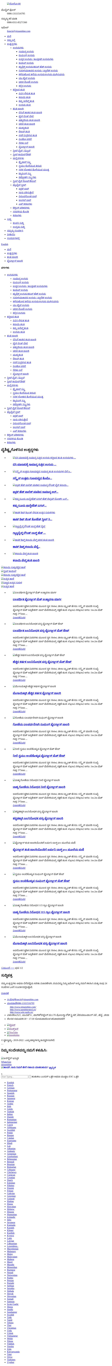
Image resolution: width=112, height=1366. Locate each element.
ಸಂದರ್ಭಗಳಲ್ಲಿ (13, 238)
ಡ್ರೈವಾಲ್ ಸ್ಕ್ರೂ (25, 162)
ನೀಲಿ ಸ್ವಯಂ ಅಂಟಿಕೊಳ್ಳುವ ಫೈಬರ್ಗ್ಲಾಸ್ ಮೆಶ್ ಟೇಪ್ (39, 755)
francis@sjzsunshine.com (18, 31)
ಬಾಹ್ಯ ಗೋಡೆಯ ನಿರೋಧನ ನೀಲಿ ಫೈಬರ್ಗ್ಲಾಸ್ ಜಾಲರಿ (39, 786)
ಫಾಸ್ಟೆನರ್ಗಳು (18, 158)
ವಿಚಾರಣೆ (16, 617)
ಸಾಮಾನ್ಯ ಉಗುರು (26, 51)
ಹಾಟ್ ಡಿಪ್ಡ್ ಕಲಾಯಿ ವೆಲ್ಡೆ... (26, 546)
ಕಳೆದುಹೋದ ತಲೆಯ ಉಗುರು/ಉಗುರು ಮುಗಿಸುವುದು (41, 74)
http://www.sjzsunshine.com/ (23, 1007)
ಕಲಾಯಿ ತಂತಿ (24, 97)
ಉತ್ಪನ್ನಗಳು (12, 44)
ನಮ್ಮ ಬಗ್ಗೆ (11, 40)
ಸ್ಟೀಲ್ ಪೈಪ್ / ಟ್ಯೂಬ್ (21, 150)
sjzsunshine (6, 1064)
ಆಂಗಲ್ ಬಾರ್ (25, 200)
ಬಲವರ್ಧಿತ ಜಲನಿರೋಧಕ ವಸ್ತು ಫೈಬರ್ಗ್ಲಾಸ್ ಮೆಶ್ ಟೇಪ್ (41, 630)
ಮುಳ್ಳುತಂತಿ (24, 128)
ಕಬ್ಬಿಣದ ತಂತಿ (19, 89)
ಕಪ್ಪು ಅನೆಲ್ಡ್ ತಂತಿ (26, 101)
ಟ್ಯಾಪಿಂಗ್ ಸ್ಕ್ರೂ (25, 173)
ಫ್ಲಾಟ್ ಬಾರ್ (24, 188)
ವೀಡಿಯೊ (11, 234)
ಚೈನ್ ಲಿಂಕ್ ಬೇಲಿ (26, 116)
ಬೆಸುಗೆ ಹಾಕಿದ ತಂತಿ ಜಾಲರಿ (30, 112)
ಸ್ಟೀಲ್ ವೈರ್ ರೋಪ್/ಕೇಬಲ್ (24, 181)
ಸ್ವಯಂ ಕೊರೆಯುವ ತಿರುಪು (30, 166)
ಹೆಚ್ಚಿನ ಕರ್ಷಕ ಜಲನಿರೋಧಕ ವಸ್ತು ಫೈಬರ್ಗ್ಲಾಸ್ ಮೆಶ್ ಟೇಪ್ (42, 661)
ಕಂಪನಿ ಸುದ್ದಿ (18, 223)
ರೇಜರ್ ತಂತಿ (24, 131)
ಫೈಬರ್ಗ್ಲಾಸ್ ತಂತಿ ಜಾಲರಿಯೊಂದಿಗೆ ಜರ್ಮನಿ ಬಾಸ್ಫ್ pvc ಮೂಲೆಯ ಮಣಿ (48, 849)
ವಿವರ (22, 617)
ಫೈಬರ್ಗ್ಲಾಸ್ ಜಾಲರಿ (26, 147)
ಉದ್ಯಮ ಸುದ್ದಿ (19, 227)
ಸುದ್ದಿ (9, 219)
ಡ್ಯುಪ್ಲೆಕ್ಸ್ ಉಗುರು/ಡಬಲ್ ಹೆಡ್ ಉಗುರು (35, 67)
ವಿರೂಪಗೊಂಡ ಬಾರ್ (28, 196)
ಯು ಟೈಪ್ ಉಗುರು (27, 78)
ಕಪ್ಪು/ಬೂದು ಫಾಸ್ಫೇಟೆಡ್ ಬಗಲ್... (30, 505)
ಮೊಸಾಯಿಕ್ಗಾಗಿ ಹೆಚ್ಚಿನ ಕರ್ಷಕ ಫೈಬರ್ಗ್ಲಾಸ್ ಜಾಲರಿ (37, 693)
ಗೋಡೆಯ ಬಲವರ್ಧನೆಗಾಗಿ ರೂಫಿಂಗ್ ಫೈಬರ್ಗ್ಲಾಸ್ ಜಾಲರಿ (41, 724)
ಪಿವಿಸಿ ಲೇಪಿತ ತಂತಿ (27, 93)
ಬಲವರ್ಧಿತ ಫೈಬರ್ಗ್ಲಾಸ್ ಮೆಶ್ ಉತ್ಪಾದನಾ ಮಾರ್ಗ (37, 599)
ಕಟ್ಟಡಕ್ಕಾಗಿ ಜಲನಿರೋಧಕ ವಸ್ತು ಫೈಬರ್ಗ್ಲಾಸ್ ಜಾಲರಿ (38, 818)
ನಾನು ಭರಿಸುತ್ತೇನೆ (26, 192)
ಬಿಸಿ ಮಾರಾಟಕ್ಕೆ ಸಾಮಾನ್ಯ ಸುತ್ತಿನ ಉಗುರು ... (34, 464)
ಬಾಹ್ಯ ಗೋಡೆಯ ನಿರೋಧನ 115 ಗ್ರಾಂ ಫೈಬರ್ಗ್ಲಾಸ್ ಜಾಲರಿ (41, 912)
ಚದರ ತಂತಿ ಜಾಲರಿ (27, 124)
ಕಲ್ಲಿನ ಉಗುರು (25, 86)
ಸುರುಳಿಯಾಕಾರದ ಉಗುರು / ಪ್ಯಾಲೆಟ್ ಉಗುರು (38, 70)
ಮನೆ (9, 36)
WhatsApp (6, 1062)
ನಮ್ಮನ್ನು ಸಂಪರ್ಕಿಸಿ (15, 230)
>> (13, 968)
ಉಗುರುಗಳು (18, 47)
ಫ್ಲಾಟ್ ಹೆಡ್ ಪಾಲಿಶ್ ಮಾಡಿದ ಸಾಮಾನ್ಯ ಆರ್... (35, 491)
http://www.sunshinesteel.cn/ (23, 1009)
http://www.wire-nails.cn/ (21, 1012)
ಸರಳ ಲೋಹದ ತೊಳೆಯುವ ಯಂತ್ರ (34, 169)
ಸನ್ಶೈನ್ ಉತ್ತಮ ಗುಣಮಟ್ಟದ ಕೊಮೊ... (32, 478)
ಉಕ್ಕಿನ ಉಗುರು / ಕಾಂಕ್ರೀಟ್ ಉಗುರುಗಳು (36, 59)
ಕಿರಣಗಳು (17, 215)
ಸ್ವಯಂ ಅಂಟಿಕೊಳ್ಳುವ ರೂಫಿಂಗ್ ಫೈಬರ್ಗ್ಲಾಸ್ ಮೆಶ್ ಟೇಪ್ (41, 880)
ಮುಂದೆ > (8, 968)
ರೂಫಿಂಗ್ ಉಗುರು (27, 55)
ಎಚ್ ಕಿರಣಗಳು (25, 204)
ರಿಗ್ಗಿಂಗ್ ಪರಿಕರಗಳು (21, 208)
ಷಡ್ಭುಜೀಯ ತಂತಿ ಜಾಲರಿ (29, 120)
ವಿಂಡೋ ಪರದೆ (25, 139)
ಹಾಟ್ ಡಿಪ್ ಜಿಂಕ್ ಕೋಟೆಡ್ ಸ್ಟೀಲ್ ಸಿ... (32, 519)
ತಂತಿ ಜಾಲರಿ (18, 108)
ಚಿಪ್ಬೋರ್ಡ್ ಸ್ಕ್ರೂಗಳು (27, 177)
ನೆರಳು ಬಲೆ (23, 143)
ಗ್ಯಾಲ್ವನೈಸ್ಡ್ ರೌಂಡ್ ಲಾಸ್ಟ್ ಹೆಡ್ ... (29, 532)
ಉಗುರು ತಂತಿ (25, 105)
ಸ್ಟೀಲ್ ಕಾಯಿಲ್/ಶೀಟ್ (22, 154)
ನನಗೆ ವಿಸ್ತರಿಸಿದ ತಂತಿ (28, 135)
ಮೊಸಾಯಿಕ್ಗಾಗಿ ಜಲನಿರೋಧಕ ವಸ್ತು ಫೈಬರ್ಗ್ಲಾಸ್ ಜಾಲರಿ (40, 943)
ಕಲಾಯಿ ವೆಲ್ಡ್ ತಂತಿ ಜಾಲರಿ (26, 560)
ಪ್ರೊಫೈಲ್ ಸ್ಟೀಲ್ (19, 185)
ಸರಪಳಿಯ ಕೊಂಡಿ (21, 211)
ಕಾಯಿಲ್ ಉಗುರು (26, 63)
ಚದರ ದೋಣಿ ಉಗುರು (28, 82)
